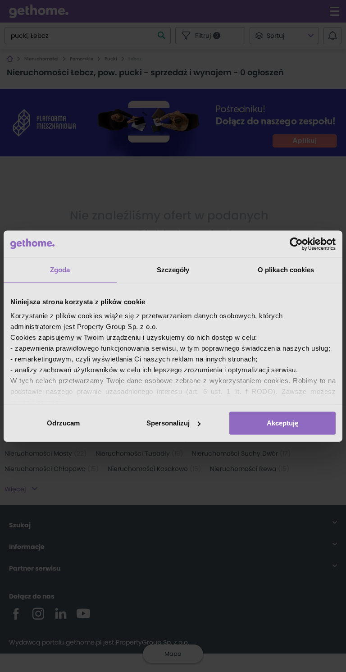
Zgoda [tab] (60, 270)
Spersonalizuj (168, 423)
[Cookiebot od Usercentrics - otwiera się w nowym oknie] (296, 244)
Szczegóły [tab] (173, 270)
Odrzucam (63, 423)
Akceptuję (282, 423)
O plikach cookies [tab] (286, 270)
